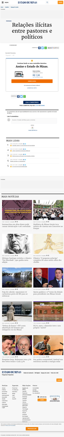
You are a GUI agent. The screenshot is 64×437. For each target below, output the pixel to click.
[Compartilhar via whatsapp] (45, 48)
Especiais (24, 393)
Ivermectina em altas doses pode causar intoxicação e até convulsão (16, 225)
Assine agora (32, 81)
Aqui (13, 395)
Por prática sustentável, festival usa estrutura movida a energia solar (48, 360)
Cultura (4, 402)
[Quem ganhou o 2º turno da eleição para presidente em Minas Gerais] (48, 278)
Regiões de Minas (25, 388)
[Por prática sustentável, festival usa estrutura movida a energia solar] (48, 345)
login (37, 105)
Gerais (3, 388)
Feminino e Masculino (25, 404)
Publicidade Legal (5, 407)
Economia (4, 391)
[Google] (32, 128)
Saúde (3, 399)
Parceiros (14, 391)
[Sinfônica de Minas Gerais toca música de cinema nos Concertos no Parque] (48, 210)
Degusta (24, 407)
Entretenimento (26, 420)
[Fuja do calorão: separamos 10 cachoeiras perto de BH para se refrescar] (17, 278)
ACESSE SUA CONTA (32, 88)
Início (2, 7)
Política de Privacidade (10, 425)
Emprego (24, 396)
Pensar (24, 412)
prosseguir (32, 429)
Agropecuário (25, 418)
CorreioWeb (36, 388)
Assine (60, 2)
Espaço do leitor (14, 7)
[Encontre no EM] (47, 2)
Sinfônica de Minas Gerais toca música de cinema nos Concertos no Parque (48, 226)
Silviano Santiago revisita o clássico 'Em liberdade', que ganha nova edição (17, 260)
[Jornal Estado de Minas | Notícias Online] (27, 2)
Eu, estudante (36, 393)
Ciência (24, 402)
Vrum (13, 397)
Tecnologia (25, 409)
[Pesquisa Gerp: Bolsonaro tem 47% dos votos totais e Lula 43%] (17, 345)
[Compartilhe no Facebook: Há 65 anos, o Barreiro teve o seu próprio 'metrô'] (46, 323)
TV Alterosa (15, 390)
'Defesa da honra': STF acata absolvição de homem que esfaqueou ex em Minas (14, 328)
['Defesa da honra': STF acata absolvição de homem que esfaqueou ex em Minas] (17, 311)
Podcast (24, 414)
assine (43, 105)
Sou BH (14, 399)
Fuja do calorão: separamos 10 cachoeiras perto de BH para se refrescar (15, 294)
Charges (24, 398)
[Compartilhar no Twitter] (42, 48)
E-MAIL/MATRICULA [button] (32, 130)
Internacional (5, 395)
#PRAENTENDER (26, 395)
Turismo (24, 400)
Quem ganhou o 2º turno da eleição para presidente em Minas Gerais (47, 293)
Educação (4, 404)
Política (4, 390)
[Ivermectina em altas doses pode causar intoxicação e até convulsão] (17, 210)
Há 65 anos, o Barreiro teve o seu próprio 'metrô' (47, 327)
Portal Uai (14, 388)
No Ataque (25, 416)
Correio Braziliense (35, 390)
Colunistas (5, 400)
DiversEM (4, 397)
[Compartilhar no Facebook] (39, 48)
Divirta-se (24, 421)
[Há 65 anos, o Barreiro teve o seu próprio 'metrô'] (48, 311)
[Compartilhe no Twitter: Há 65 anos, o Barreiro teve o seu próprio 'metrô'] (48, 323)
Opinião (7, 7)
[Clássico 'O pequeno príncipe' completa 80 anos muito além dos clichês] (48, 244)
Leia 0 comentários (32, 102)
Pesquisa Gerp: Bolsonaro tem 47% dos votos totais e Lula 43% (16, 360)
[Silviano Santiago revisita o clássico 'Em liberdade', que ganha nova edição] (17, 244)
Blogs (13, 393)
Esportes (24, 411)
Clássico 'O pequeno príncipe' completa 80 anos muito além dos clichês (47, 260)
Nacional (4, 393)
